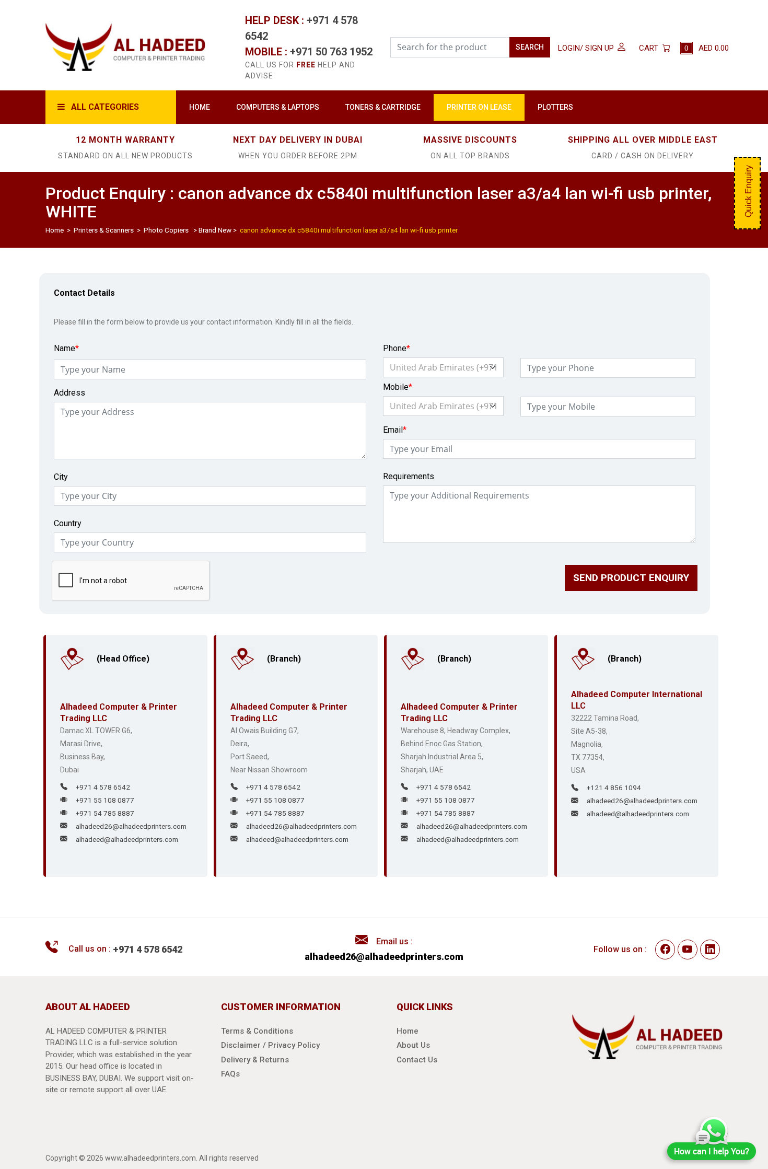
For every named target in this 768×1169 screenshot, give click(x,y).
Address (69, 393)
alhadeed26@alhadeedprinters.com (131, 826)
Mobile (397, 387)
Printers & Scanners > (108, 230)
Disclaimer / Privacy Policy (270, 1045)
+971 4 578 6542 (103, 787)
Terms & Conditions (257, 1031)
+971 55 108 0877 (105, 800)
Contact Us (417, 1059)
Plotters (604, 107)
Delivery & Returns (255, 1059)
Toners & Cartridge (410, 107)
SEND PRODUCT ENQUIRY (640, 578)
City (61, 477)
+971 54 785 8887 (105, 813)
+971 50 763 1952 (331, 51)
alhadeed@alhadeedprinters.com (127, 839)
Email (394, 430)
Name (66, 348)
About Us (413, 1045)
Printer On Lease (519, 107)
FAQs (230, 1074)
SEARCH (530, 47)
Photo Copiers (166, 230)
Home (201, 107)
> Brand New (210, 230)
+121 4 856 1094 (614, 787)
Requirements (408, 476)
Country (68, 523)
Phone (396, 348)
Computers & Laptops (289, 107)
